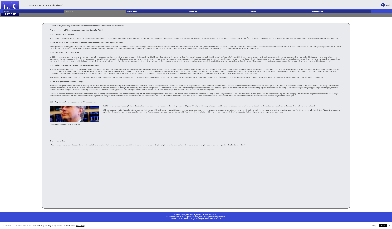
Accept (383, 226)
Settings (373, 226)
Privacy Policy (80, 226)
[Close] (389, 225)
